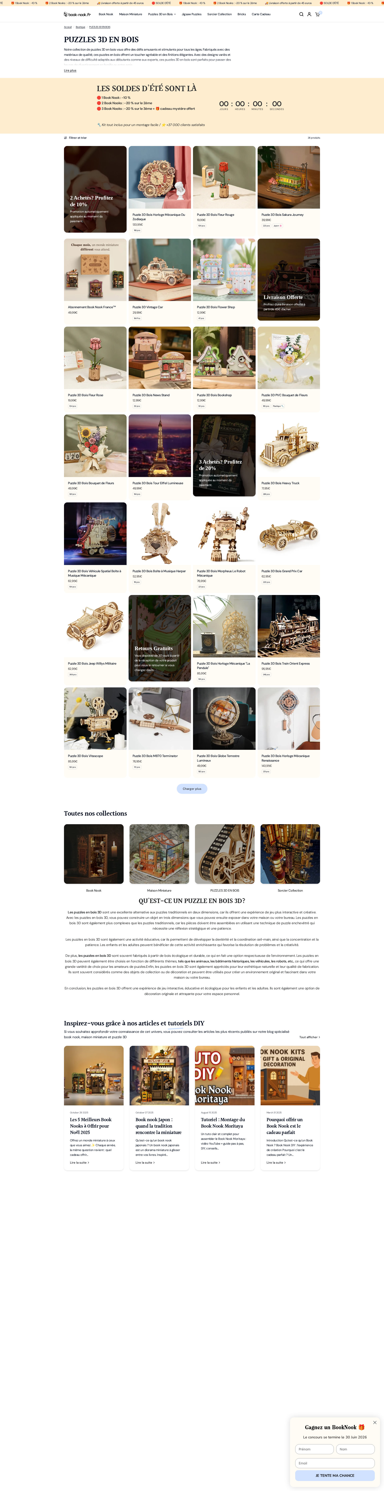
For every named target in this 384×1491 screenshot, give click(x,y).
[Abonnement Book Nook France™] (95, 270)
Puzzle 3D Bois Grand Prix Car (282, 571)
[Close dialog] (374, 1422)
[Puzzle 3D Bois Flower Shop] (224, 270)
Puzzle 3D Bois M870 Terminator (155, 756)
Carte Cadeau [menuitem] (261, 14)
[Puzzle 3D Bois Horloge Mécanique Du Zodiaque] (160, 177)
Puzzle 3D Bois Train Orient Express (286, 663)
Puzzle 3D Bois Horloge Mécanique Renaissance (286, 758)
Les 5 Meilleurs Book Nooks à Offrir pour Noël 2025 (91, 1126)
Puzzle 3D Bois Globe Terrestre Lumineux (218, 758)
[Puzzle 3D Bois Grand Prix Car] (289, 533)
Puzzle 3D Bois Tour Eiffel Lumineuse (158, 483)
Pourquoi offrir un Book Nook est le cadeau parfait (285, 1126)
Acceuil (68, 27)
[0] (316, 14)
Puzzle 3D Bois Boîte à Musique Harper (159, 571)
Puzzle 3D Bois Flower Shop (216, 307)
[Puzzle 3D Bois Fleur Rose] (95, 358)
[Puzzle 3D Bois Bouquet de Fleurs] (95, 445)
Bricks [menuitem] (242, 14)
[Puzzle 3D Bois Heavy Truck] (289, 445)
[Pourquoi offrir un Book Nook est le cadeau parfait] (290, 1075)
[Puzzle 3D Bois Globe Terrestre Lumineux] (224, 718)
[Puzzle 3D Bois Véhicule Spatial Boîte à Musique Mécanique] (95, 533)
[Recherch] (301, 14)
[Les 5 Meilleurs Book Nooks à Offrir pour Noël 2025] (94, 1075)
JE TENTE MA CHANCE (335, 1475)
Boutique (80, 27)
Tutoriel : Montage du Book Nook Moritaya (223, 1123)
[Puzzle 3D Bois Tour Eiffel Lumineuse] (160, 445)
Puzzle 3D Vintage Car (148, 307)
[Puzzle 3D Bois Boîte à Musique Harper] (160, 533)
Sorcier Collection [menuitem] (219, 14)
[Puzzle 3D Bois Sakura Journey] (289, 177)
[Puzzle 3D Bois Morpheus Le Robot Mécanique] (224, 533)
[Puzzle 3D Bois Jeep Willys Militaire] (95, 626)
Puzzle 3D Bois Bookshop (214, 395)
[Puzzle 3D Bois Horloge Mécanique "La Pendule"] (224, 626)
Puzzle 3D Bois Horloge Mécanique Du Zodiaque (159, 217)
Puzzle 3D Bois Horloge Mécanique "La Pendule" (223, 665)
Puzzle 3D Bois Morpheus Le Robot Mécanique (221, 573)
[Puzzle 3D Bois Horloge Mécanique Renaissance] (289, 718)
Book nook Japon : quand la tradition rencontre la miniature (159, 1126)
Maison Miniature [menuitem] (130, 14)
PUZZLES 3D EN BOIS (99, 27)
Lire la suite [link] (78, 1162)
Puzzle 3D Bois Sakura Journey (283, 215)
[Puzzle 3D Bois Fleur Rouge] (224, 177)
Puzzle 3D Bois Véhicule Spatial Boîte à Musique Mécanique (94, 573)
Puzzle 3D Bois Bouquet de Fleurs (91, 483)
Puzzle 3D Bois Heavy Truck (280, 483)
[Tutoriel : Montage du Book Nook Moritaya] (225, 1075)
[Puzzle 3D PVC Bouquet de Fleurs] (289, 358)
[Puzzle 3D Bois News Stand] (160, 358)
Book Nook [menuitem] (106, 14)
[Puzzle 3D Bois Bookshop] (224, 358)
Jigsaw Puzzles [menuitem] (192, 14)
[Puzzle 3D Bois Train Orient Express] (289, 626)
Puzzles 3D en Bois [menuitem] (160, 14)
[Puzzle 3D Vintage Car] (160, 270)
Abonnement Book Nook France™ (92, 307)
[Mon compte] (309, 14)
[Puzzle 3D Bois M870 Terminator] (160, 718)
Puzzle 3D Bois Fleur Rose (85, 395)
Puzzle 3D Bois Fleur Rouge (215, 215)
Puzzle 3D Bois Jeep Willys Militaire (92, 663)
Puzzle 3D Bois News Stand (151, 395)
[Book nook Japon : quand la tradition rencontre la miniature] (159, 1075)
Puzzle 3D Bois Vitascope (85, 756)
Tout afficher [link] (308, 1037)
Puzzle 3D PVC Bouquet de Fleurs (285, 395)
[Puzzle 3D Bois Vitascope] (95, 718)
